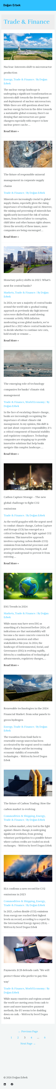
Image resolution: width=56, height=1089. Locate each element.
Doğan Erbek (20, 1077)
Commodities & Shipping (19, 816)
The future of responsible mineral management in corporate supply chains (24, 180)
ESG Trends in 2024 (15, 606)
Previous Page (28, 1031)
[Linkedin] (5, 1084)
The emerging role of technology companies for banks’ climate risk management (24, 389)
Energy (8, 79)
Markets (9, 292)
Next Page (28, 1043)
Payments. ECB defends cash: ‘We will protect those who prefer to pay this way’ (26, 975)
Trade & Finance (24, 79)
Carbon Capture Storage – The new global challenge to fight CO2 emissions (25, 502)
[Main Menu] (49, 5)
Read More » (11, 131)
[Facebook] (12, 1084)
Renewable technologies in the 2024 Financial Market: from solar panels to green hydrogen (27, 714)
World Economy (35, 402)
